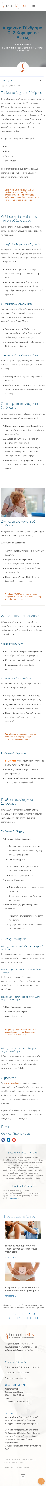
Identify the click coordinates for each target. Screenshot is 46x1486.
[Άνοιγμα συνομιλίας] (41, 1481)
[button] (34, 6)
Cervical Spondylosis (16, 1133)
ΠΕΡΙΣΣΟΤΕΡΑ (11, 1257)
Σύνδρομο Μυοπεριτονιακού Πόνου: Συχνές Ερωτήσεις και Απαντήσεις (21, 1248)
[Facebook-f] (23, 1476)
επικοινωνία (14, 1198)
